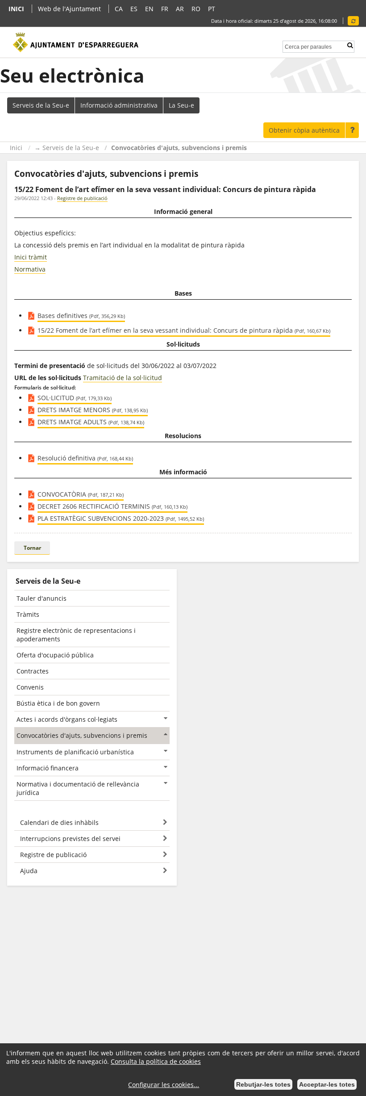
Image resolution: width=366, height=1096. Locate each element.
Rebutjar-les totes (263, 1084)
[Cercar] (350, 45)
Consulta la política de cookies (156, 1061)
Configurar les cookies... (163, 1084)
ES (133, 8)
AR (180, 8)
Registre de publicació (82, 198)
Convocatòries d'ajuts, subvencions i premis (179, 147)
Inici (16, 147)
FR (164, 8)
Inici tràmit (30, 257)
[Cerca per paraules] (308, 45)
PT (211, 8)
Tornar (32, 548)
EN (149, 8)
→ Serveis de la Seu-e (66, 147)
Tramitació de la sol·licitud (122, 377)
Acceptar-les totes (327, 1084)
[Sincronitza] (353, 20)
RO (195, 8)
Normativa (30, 269)
